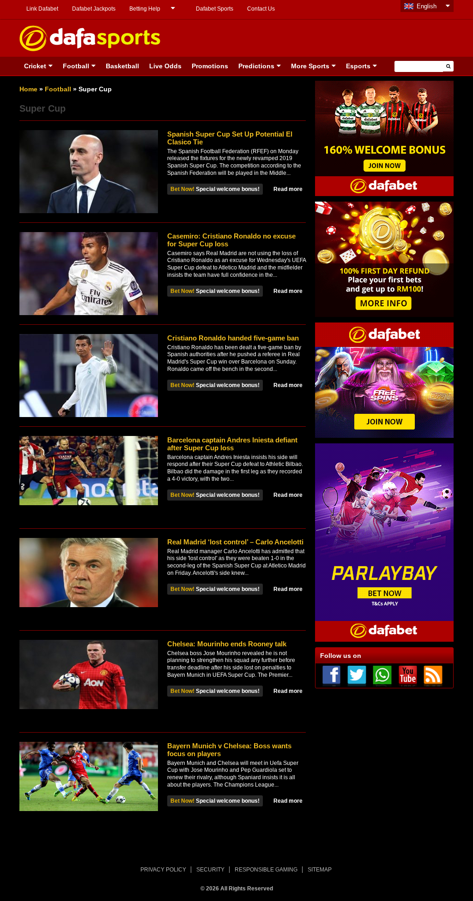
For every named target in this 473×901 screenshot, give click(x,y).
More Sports (310, 66)
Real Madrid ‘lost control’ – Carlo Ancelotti (235, 542)
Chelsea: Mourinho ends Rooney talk (226, 644)
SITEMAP (320, 869)
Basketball (122, 66)
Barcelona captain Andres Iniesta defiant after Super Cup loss (232, 444)
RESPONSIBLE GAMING (266, 869)
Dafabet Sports (214, 9)
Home (28, 89)
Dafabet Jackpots (93, 9)
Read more (288, 189)
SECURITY (210, 869)
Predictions (256, 66)
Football (76, 66)
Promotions (210, 66)
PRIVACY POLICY (163, 869)
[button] (448, 66)
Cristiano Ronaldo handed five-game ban (233, 338)
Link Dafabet (42, 9)
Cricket (35, 66)
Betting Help (144, 9)
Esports (358, 66)
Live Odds (165, 66)
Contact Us (261, 9)
